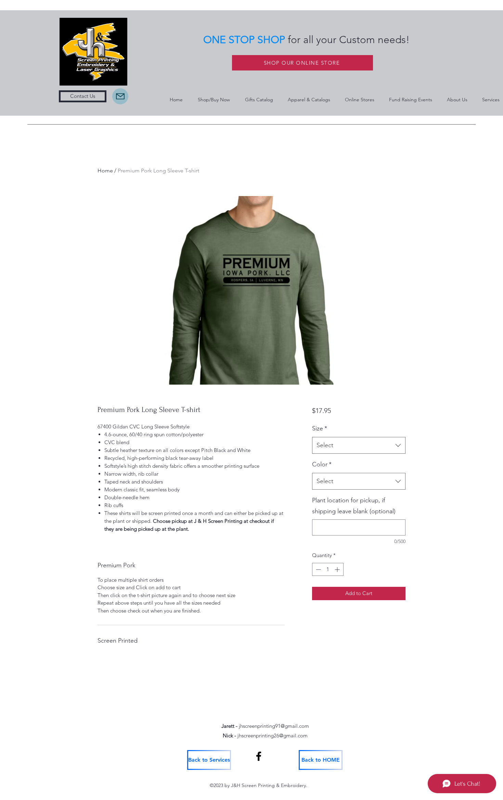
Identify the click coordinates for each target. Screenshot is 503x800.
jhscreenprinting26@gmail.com (272, 735)
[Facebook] (259, 756)
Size (319, 428)
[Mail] (120, 96)
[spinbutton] (327, 569)
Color (322, 464)
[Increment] (338, 569)
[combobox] (358, 445)
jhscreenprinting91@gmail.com (274, 726)
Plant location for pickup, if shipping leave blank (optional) (354, 505)
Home (105, 170)
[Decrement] (317, 569)
